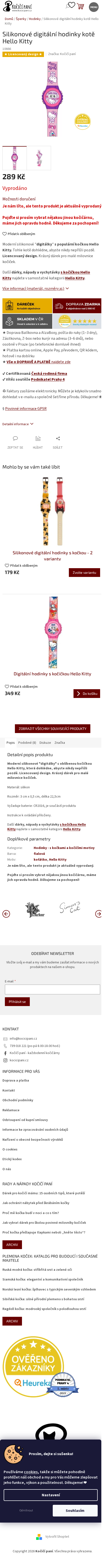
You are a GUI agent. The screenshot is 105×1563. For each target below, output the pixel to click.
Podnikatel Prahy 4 (47, 379)
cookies (31, 1472)
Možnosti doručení (19, 199)
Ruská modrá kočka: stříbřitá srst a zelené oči (37, 1270)
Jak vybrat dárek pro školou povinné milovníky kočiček (44, 1223)
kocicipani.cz (19, 1060)
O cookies (9, 1149)
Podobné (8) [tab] (27, 742)
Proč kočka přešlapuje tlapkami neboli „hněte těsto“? (43, 1232)
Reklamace (11, 1110)
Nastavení (51, 1495)
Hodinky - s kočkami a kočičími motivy (64, 848)
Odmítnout (26, 1510)
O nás (6, 1169)
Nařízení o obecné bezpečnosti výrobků (32, 1140)
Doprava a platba (15, 1080)
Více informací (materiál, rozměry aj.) (33, 288)
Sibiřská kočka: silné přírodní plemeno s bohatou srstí (43, 1299)
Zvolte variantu (84, 572)
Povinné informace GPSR (26, 408)
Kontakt (8, 1090)
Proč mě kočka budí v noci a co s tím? (30, 1213)
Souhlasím (75, 1510)
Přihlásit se (17, 1001)
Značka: (62, 54)
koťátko (40, 859)
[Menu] (93, 6)
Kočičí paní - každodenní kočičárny (35, 1053)
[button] (99, 913)
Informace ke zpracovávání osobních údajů (35, 1130)
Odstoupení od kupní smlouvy (25, 1120)
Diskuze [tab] (45, 742)
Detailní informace (15, 424)
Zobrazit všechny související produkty (52, 728)
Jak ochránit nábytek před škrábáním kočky (35, 1203)
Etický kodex (12, 1159)
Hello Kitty (74, 278)
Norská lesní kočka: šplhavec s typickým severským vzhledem (49, 1289)
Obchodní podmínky (17, 1100)
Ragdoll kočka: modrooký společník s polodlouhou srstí (44, 1309)
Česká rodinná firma (49, 373)
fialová (39, 853)
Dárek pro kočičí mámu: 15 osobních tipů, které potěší (43, 1193)
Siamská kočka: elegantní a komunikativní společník (42, 1279)
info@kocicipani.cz (23, 1038)
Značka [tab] (59, 742)
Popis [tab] (11, 742)
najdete (39, 362)
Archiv (12, 1245)
